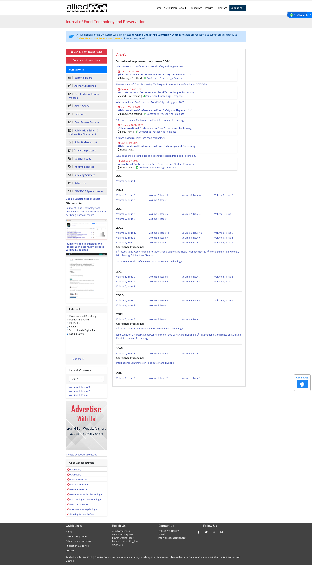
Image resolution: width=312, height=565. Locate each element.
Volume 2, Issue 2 (158, 353)
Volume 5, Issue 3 (191, 281)
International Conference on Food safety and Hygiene (145, 362)
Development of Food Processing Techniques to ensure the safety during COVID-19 (161, 84)
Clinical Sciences (78, 479)
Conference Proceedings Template (165, 78)
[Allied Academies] (87, 8)
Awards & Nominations (87, 60)
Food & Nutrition (79, 484)
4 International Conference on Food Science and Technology (149, 328)
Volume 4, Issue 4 (191, 300)
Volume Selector (84, 167)
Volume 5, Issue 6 (223, 276)
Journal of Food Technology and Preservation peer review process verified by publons (85, 247)
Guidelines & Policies (202, 7)
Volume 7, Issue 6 (125, 213)
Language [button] (237, 7)
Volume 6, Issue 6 (191, 237)
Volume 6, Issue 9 (223, 232)
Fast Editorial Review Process (83, 96)
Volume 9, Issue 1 (125, 180)
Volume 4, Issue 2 (125, 305)
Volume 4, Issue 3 (223, 300)
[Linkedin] (214, 532)
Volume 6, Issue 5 (223, 237)
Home (158, 7)
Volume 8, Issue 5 (158, 195)
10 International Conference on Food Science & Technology (149, 261)
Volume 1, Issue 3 (125, 378)
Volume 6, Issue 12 (126, 232)
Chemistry (75, 469)
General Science (78, 489)
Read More (78, 358)
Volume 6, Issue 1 (223, 242)
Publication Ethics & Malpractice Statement (83, 132)
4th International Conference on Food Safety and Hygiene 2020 (150, 102)
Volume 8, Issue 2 (125, 199)
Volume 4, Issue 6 (125, 300)
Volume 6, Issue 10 (192, 232)
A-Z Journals (170, 7)
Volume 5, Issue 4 (158, 281)
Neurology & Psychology (83, 509)
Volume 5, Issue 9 (125, 276)
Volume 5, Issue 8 (158, 276)
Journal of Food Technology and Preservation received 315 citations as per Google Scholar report (86, 211)
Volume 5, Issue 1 (125, 286)
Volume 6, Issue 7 (158, 237)
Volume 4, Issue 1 (158, 305)
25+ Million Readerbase (88, 51)
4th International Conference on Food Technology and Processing (156, 146)
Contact (222, 7)
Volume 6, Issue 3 (158, 242)
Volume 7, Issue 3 (223, 213)
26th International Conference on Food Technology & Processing (156, 92)
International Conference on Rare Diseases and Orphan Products (156, 164)
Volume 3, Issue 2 (158, 319)
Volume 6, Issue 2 (191, 242)
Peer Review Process (86, 122)
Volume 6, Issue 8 (125, 237)
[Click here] (86, 230)
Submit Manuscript (85, 142)
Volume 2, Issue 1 (191, 353)
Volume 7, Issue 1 (158, 218)
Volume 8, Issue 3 (223, 195)
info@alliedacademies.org (171, 537)
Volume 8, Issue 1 (158, 199)
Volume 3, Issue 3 (125, 319)
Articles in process (85, 150)
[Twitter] (206, 532)
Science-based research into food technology (140, 137)
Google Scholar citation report (83, 199)
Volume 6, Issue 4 (125, 242)
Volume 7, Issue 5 (158, 213)
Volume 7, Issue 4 (191, 213)
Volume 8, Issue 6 (125, 195)
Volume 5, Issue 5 (125, 281)
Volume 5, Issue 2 (223, 281)
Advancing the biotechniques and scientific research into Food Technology (156, 155)
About (183, 7)
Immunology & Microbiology (85, 499)
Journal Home (76, 69)
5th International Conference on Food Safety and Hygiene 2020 (150, 66)
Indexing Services (84, 175)
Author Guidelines (85, 86)
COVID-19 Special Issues (88, 191)
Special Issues (82, 158)
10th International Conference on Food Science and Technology (150, 120)
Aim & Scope (82, 106)
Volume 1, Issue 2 (158, 378)
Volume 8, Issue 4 (191, 195)
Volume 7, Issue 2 (125, 218)
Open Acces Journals (76, 536)
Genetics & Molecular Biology (86, 494)
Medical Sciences (79, 504)
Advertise (80, 183)
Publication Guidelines (77, 545)
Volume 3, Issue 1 (191, 319)
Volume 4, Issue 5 (158, 300)
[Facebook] (199, 532)
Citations (79, 114)
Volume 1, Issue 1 (191, 378)
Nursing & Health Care (82, 514)
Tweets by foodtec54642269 (81, 454)
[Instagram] (221, 532)
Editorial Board (83, 77)
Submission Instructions (78, 541)
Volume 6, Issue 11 (159, 232)
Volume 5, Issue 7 (191, 276)
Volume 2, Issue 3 (125, 353)
